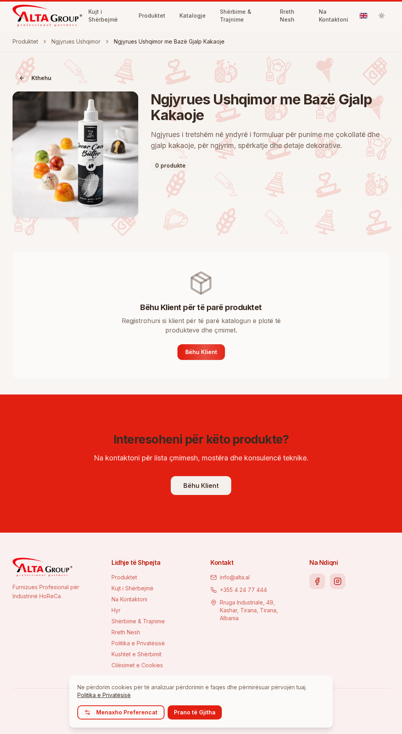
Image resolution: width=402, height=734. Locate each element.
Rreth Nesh (125, 632)
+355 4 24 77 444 (243, 589)
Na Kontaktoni (129, 599)
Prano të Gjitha (195, 712)
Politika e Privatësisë (138, 643)
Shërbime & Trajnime (138, 621)
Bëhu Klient (201, 352)
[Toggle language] (363, 16)
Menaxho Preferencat (126, 712)
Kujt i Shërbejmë (132, 588)
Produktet (25, 41)
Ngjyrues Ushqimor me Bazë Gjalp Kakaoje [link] (169, 41)
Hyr (116, 610)
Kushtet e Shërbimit (136, 654)
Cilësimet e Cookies (137, 665)
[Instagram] (337, 581)
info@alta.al (235, 577)
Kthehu (41, 78)
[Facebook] (317, 581)
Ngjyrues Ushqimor (75, 41)
